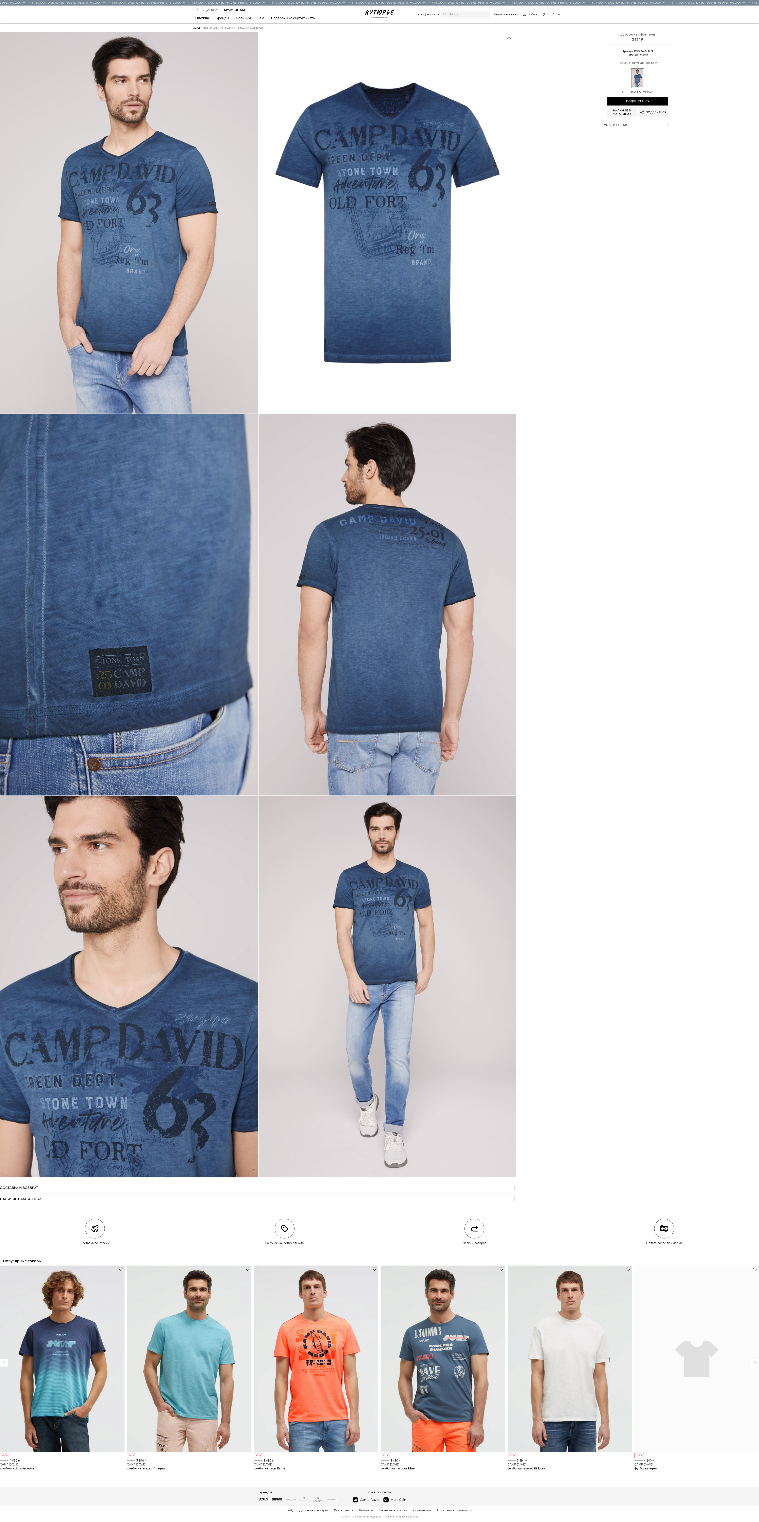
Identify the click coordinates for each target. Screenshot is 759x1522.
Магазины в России (393, 1510)
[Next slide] (4, 1363)
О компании (422, 1510)
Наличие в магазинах (622, 112)
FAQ (290, 1510)
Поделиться (656, 112)
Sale (261, 18)
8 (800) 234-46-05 (428, 14)
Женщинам (206, 10)
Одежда (202, 18)
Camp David (370, 1500)
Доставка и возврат (313, 1510)
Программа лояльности (454, 1510)
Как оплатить (343, 1510)
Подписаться (637, 101)
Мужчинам (234, 10)
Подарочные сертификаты (293, 18)
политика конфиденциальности (402, 1517)
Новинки (243, 18)
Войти (532, 14)
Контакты (366, 1510)
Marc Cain (398, 1500)
